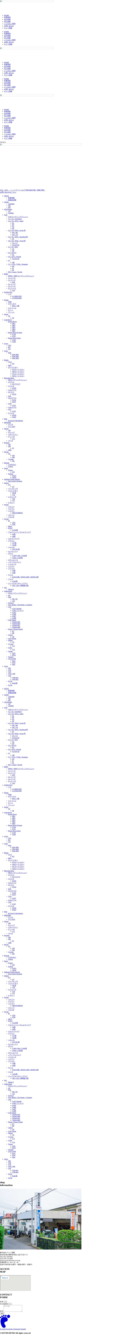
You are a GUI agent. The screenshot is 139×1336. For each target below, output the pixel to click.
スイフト (11, 509)
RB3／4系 (15, 306)
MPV (10, 365)
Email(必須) (4, 1304)
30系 (13, 534)
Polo (9, 597)
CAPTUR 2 (12, 465)
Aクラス (11, 382)
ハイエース (12, 564)
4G (13, 249)
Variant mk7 (16, 625)
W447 (14, 417)
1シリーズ (11, 278)
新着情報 (11, 198)
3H (13, 637)
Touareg (10, 657)
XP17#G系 (16, 549)
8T (13, 239)
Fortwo (10, 470)
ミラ (9, 294)
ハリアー (11, 566)
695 (9, 207)
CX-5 (10, 362)
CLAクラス (12, 390)
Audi (5, 215)
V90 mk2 (15, 679)
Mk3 (13, 327)
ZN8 (13, 524)
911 (9, 454)
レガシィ (11, 502)
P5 (13, 448)
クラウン (11, 541)
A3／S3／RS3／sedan (15, 221)
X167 (14, 411)
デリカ (10, 424)
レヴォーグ (12, 497)
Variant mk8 (16, 627)
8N (13, 266)
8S (13, 270)
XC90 (10, 685)
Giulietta (11, 213)
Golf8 (14, 618)
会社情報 (7, 19)
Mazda (6, 360)
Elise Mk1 (15, 354)
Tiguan (10, 651)
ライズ (10, 579)
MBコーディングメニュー (17, 380)
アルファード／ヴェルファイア (19, 532)
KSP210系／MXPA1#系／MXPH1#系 (25, 577)
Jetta (13, 664)
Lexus (6, 343)
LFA (9, 345)
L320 (14, 340)
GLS (9, 409)
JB (13, 318)
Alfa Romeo (8, 209)
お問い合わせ (9, 26)
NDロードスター (18, 376)
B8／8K (15, 232)
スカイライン (13, 434)
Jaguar (6, 314)
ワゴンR (11, 517)
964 (13, 457)
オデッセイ (12, 304)
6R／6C (15, 599)
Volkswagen (8, 591)
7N (13, 642)
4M (13, 262)
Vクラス (11, 413)
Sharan (10, 640)
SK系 (14, 493)
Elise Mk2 (15, 356)
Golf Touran (12, 638)
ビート (10, 310)
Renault (6, 463)
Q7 (9, 260)
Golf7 (14, 616)
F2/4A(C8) (15, 245)
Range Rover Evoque (15, 332)
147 (9, 211)
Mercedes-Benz (9, 378)
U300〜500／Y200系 (19, 556)
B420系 (14, 683)
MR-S (10, 526)
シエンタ (11, 547)
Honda (6, 300)
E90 (13, 282)
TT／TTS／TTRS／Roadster (18, 264)
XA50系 (15, 530)
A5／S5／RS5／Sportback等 (18, 237)
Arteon (10, 635)
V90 (9, 676)
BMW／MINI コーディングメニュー (21, 276)
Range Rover (12, 321)
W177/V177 (16, 384)
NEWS (6, 196)
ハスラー (11, 511)
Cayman (11, 459)
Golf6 (14, 614)
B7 (13, 631)
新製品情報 (12, 200)
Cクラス (11, 386)
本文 (2, 1311)
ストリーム (12, 308)
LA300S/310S (17, 296)
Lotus (6, 351)
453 (13, 472)
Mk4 (13, 329)
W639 (14, 415)
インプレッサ (13, 488)
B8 (13, 633)
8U (13, 255)
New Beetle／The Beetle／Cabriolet (20, 605)
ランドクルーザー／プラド (18, 583)
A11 (13, 649)
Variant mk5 (16, 622)
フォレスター (13, 491)
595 (9, 206)
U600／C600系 (17, 558)
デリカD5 (11, 427)
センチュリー (13, 551)
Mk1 (13, 323)
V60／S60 (11, 674)
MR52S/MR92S (17, 513)
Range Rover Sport (14, 338)
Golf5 (14, 612)
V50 (9, 672)
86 (9, 521)
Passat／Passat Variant (15, 629)
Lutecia (10, 466)
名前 (2, 1302)
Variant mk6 (16, 623)
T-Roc (10, 648)
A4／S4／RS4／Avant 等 (17, 230)
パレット (11, 515)
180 (9, 430)
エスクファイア (14, 538)
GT (13, 487)
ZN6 (13, 522)
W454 (14, 477)
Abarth (6, 202)
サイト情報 (8, 28)
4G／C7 (15, 243)
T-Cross (10, 644)
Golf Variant (12, 620)
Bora (13, 661)
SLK (9, 396)
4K (13, 251)
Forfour (10, 474)
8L (13, 223)
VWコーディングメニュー (17, 593)
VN (13, 501)
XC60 (10, 681)
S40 (9, 668)
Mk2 (13, 325)
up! (9, 595)
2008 (9, 450)
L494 (14, 342)
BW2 (14, 655)
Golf (9, 607)
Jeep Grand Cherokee (15, 481)
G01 (13, 290)
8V (13, 227)
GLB (9, 404)
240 (9, 444)
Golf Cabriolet (16, 609)
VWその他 (12, 659)
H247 (14, 402)
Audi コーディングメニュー (18, 217)
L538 (14, 334)
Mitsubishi (7, 422)
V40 (9, 670)
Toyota (6, 519)
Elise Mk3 (15, 358)
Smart (6, 468)
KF (13, 364)
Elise (9, 353)
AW (13, 601)
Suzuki (6, 504)
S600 (9, 302)
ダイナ (10, 553)
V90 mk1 (15, 677)
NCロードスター (18, 374)
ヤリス (10, 575)
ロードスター (13, 367)
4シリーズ (11, 284)
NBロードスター (18, 372)
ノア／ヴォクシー (14, 562)
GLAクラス (12, 398)
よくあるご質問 (9, 24)
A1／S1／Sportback (15, 219)
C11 (13, 439)
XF (9, 316)
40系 (13, 536)
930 (13, 455)
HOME (6, 15)
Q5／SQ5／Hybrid (14, 257)
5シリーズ (11, 286)
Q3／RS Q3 (12, 253)
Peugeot (6, 443)
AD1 (13, 653)
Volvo (6, 666)
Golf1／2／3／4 (17, 610)
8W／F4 (15, 235)
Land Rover (8, 320)
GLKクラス (12, 407)
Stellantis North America (12, 479)
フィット (11, 312)
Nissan (6, 429)
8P (13, 225)
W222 (14, 394)
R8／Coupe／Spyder (15, 272)
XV (9, 485)
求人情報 (7, 21)
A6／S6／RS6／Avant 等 (17, 241)
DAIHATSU (8, 292)
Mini (5, 419)
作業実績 (7, 17)
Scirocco (11, 603)
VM (13, 495)
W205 (14, 388)
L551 (14, 336)
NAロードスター (18, 369)
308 (9, 446)
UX (9, 349)
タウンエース (13, 560)
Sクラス (11, 392)
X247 (14, 405)
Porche (6, 452)
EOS (13, 663)
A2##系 (15, 581)
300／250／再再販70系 (20, 585)
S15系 (14, 543)
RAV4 (10, 528)
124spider (11, 204)
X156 (14, 400)
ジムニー (11, 506)
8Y (13, 228)
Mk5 (13, 331)
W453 (14, 476)
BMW (6, 274)
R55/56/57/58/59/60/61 (15, 421)
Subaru (6, 483)
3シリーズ (11, 280)
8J (13, 268)
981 (13, 461)
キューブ (11, 432)
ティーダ (11, 437)
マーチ (10, 441)
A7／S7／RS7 (13, 247)
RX (9, 347)
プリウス (11, 568)
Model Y (11, 589)
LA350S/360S (17, 298)
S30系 (14, 545)
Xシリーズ (12, 288)
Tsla (5, 587)
